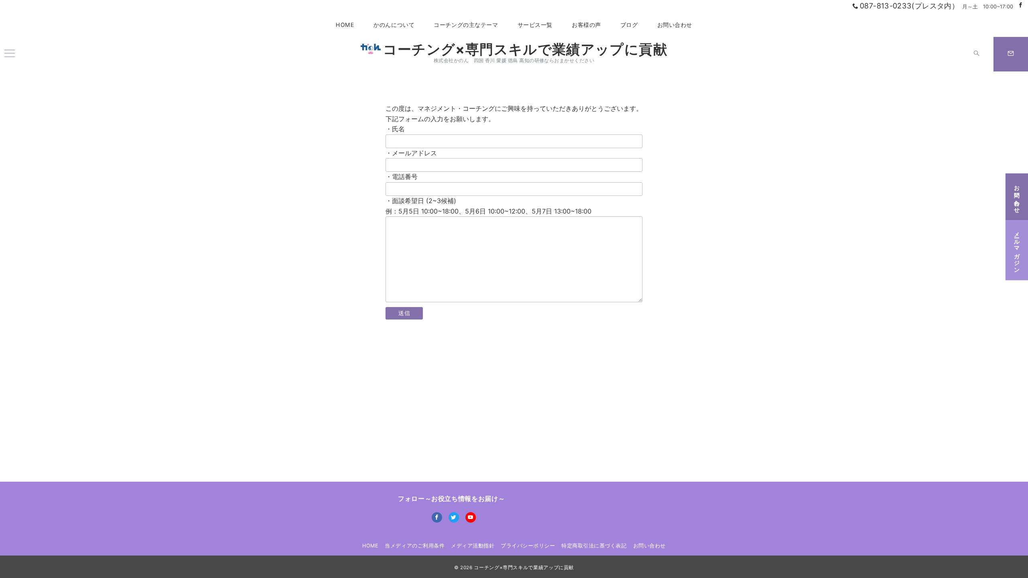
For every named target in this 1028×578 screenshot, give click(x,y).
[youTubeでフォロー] (470, 517)
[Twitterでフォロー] (454, 517)
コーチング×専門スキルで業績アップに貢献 (525, 49)
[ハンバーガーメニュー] (9, 54)
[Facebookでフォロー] (1020, 5)
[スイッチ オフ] (977, 54)
